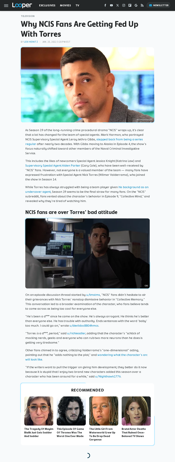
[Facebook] (105, 6)
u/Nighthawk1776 (108, 376)
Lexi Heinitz (31, 41)
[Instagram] (123, 6)
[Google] (136, 6)
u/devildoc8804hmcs (84, 326)
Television (28, 16)
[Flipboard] (130, 6)
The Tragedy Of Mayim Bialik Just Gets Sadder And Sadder (38, 432)
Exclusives (47, 5)
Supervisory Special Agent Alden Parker (52, 165)
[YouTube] (111, 6)
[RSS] (142, 6)
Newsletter (161, 5)
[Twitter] (117, 6)
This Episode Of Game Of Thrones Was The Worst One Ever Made (70, 432)
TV (77, 5)
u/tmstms (93, 295)
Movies (65, 5)
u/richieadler (76, 333)
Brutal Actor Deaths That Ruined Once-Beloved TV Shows (134, 432)
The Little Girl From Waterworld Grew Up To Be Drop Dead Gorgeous (102, 434)
